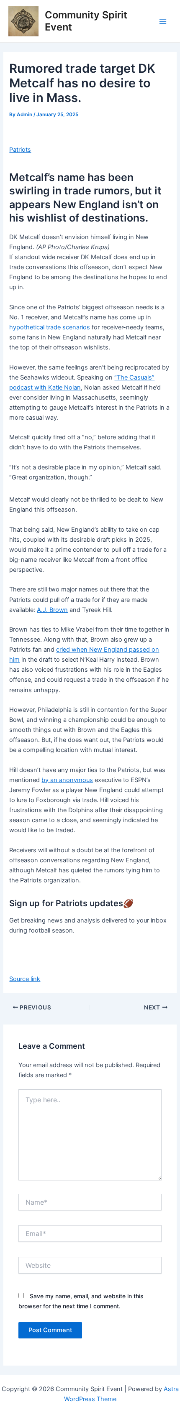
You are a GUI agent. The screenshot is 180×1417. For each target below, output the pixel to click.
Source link (24, 979)
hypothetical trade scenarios (49, 327)
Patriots (20, 149)
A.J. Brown (52, 610)
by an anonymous (67, 780)
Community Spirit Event (86, 21)
